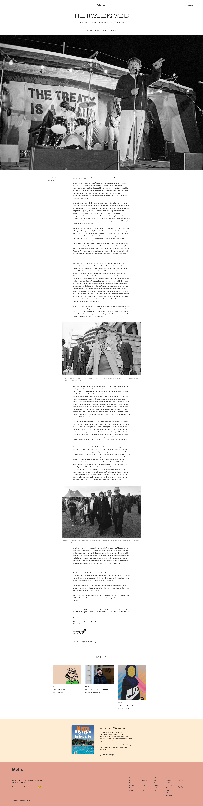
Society (54, 686)
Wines (168, 793)
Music (155, 788)
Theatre (156, 785)
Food (143, 778)
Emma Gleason (123, 708)
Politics (51, 180)
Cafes (143, 785)
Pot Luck (144, 793)
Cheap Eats (145, 783)
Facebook (22, 800)
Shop (180, 786)
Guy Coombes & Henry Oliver (94, 692)
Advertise (181, 780)
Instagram (15, 800)
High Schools (170, 795)
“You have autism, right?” (62, 689)
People (87, 686)
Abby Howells (58, 692)
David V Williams (94, 30)
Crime (131, 790)
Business (131, 785)
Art (155, 780)
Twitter (28, 800)
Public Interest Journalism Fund (90, 643)
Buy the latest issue (107, 754)
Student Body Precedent (127, 705)
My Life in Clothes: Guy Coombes (97, 689)
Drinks (143, 790)
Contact (180, 778)
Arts (155, 778)
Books (155, 783)
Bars (143, 788)
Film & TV (156, 790)
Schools (120, 702)
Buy (12, 5)
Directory (190, 5)
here (80, 623)
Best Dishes (169, 783)
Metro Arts (157, 793)
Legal (180, 783)
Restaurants (145, 780)
